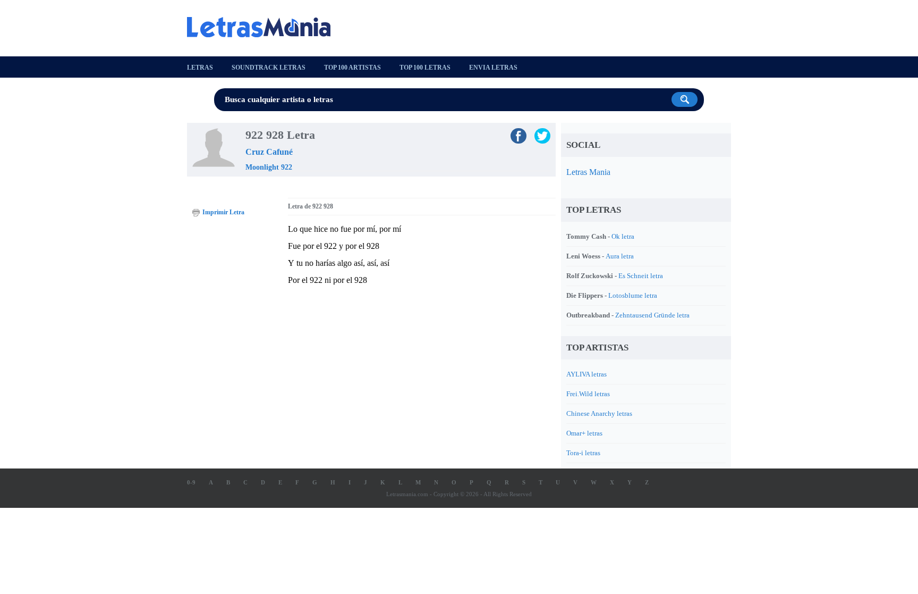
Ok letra (622, 236)
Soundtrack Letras (268, 67)
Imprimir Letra (223, 212)
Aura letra (620, 256)
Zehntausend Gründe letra (652, 315)
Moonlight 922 (268, 167)
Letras (200, 67)
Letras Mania (588, 172)
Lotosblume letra (632, 295)
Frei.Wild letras (588, 394)
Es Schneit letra (640, 276)
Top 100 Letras (425, 67)
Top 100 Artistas (352, 67)
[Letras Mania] (264, 27)
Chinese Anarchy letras (599, 413)
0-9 (191, 482)
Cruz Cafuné (269, 151)
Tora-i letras (583, 453)
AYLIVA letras (586, 374)
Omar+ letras (584, 433)
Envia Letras (493, 67)
